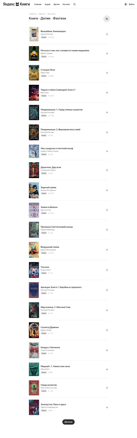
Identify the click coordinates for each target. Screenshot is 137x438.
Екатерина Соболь (48, 170)
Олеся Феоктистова (49, 388)
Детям (57, 4)
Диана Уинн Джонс (48, 190)
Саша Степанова (47, 350)
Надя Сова (45, 73)
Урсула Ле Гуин (47, 34)
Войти (131, 4)
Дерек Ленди (46, 330)
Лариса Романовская (49, 407)
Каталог (66, 4)
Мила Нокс (45, 369)
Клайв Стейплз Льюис (50, 151)
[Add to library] (107, 34)
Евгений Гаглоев (47, 112)
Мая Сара (45, 93)
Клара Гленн (46, 270)
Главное (37, 4)
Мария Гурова (46, 53)
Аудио (47, 4)
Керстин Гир (46, 210)
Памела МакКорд (48, 230)
